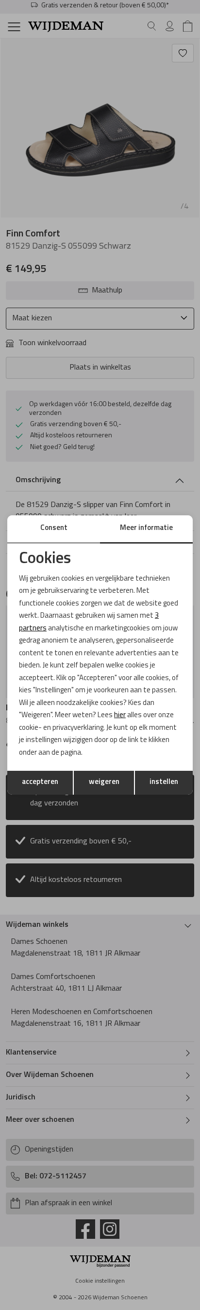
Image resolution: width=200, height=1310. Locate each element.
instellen (164, 782)
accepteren (40, 782)
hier (120, 715)
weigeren (104, 782)
